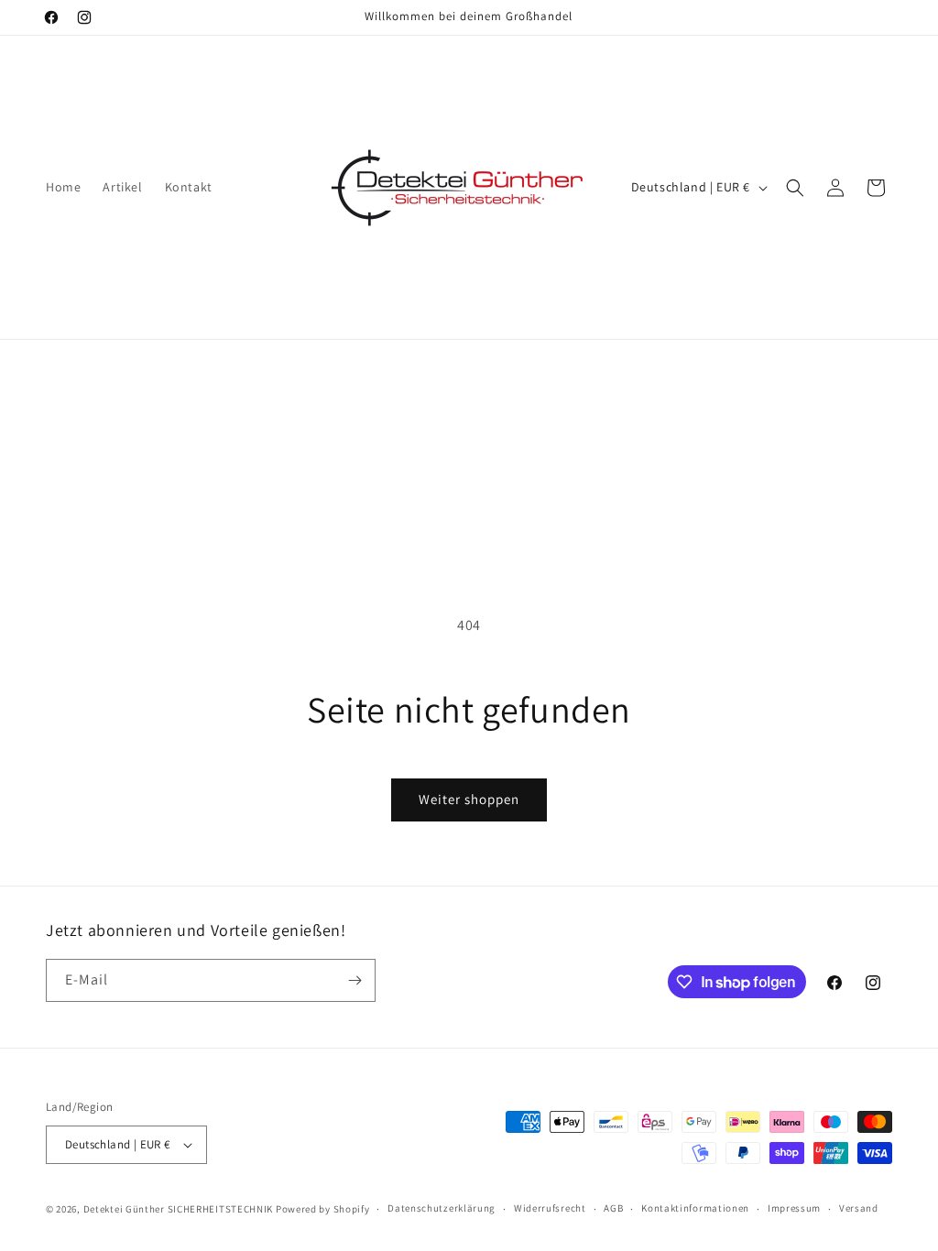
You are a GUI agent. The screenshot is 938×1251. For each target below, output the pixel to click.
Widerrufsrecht (550, 1208)
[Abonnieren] (354, 980)
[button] (795, 188)
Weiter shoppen (469, 799)
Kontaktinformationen (695, 1208)
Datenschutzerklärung (441, 1208)
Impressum (794, 1208)
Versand (858, 1208)
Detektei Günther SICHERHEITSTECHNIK (178, 1208)
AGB (613, 1208)
